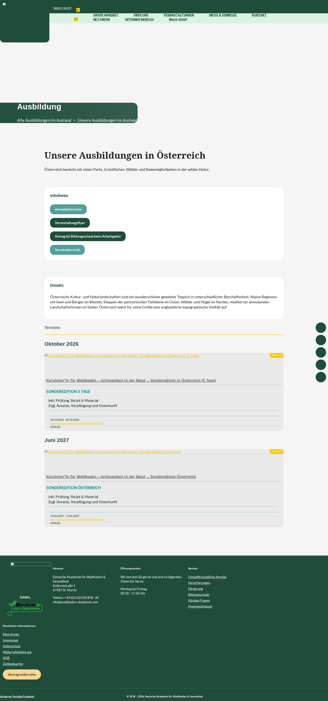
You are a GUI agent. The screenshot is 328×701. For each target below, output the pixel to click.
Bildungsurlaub (198, 595)
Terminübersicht (67, 250)
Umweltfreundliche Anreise (207, 577)
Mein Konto (11, 634)
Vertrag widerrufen (22, 674)
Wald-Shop (62, 8)
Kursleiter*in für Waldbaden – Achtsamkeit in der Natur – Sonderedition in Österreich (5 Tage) (131, 380)
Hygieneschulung (200, 606)
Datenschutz (11, 646)
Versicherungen (199, 583)
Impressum (10, 640)
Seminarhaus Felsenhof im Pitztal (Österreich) (77, 423)
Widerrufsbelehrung (17, 652)
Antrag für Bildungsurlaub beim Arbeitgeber (88, 236)
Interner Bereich (139, 19)
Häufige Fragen (199, 600)
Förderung (195, 589)
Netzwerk (101, 19)
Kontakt (259, 15)
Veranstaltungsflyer (70, 223)
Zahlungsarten (13, 664)
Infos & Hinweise (223, 15)
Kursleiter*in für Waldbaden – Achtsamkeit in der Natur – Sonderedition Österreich (121, 476)
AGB (6, 658)
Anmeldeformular (68, 209)
